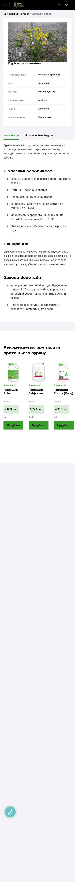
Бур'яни (25, 14)
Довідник (13, 14)
